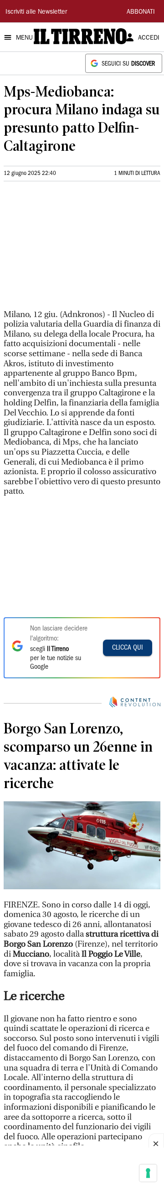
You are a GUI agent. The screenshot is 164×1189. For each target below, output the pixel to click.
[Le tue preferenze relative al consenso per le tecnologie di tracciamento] (148, 1173)
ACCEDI (148, 38)
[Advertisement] (72, 249)
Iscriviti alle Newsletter (36, 12)
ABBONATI (141, 12)
